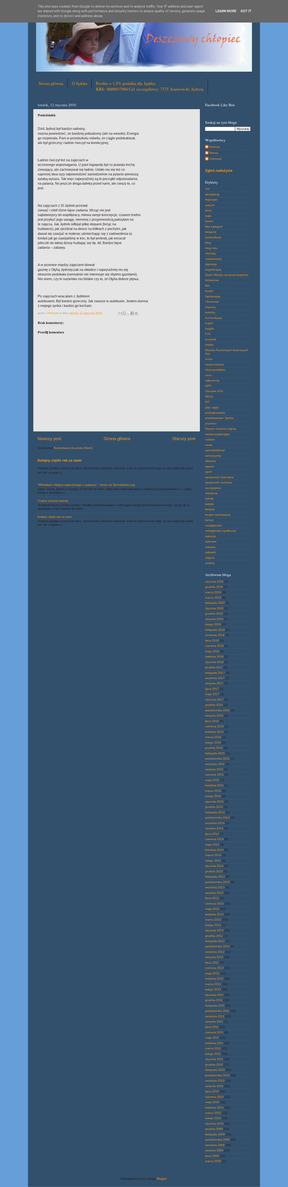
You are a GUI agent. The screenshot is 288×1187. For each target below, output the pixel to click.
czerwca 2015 (214, 774)
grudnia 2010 (214, 1064)
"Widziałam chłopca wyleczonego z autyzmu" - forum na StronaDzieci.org (86, 484)
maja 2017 (212, 694)
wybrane (211, 541)
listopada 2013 (215, 876)
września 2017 (215, 678)
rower (209, 445)
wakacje (210, 536)
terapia (209, 509)
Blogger (162, 1178)
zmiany (210, 563)
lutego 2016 (213, 742)
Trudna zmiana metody (53, 500)
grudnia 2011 (214, 1000)
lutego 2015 (213, 796)
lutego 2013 (213, 925)
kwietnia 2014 (214, 849)
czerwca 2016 (214, 726)
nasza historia (214, 364)
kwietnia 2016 (214, 731)
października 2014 (217, 817)
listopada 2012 (215, 941)
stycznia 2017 (214, 699)
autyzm (210, 205)
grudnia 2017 (214, 667)
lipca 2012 (212, 962)
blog (208, 242)
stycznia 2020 (214, 608)
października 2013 (217, 882)
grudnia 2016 (214, 704)
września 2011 (214, 1016)
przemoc (211, 423)
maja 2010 (212, 1102)
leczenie (210, 339)
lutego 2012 (213, 989)
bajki (208, 216)
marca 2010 (213, 1112)
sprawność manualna (219, 477)
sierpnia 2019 (214, 619)
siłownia (210, 461)
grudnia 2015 (214, 747)
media (209, 344)
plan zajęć (212, 407)
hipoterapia (212, 296)
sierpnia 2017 (214, 683)
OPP (208, 386)
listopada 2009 (215, 1134)
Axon (208, 210)
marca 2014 (213, 855)
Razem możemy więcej (220, 428)
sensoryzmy (213, 455)
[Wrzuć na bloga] (124, 313)
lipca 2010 (212, 1091)
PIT (207, 402)
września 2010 (215, 1080)
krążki (209, 323)
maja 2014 (212, 844)
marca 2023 (213, 597)
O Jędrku (79, 83)
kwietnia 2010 (214, 1107)
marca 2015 (213, 790)
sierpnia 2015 (214, 769)
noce (208, 375)
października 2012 (217, 946)
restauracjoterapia (217, 434)
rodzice (210, 439)
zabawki (210, 552)
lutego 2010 (213, 1118)
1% (207, 189)
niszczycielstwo (215, 369)
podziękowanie (215, 412)
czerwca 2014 (214, 839)
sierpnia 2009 (214, 1150)
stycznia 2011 (214, 1059)
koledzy (210, 312)
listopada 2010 (215, 1070)
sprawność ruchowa (218, 482)
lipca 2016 (212, 721)
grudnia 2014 (214, 806)
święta (209, 504)
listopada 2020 (215, 602)
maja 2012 (212, 973)
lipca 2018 (212, 640)
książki (209, 328)
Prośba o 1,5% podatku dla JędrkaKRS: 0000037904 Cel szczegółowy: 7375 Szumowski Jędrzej (149, 86)
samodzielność (215, 450)
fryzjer (209, 291)
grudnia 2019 (214, 613)
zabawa (210, 547)
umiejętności (213, 525)
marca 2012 (213, 984)
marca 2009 (213, 1161)
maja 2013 (212, 908)
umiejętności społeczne (220, 530)
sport (208, 471)
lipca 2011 (212, 1027)
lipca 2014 (212, 833)
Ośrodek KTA (214, 391)
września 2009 (215, 1145)
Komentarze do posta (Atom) (73, 448)
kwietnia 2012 (214, 978)
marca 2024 (213, 592)
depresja (211, 264)
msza (208, 359)
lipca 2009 (212, 1155)
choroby (210, 253)
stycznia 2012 (214, 994)
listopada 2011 (215, 1005)
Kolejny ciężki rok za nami (60, 460)
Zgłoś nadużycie (218, 171)
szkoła (209, 498)
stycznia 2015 (214, 801)
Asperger (211, 199)
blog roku (211, 248)
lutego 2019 (213, 624)
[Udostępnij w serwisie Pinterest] (136, 313)
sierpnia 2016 (214, 715)
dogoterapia (213, 269)
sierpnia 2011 (214, 1021)
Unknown (215, 158)
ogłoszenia (212, 380)
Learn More (225, 11)
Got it (246, 11)
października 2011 (217, 1010)
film (207, 285)
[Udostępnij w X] (128, 313)
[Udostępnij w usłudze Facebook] (132, 313)
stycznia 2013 (214, 930)
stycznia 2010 (214, 1123)
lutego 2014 (213, 860)
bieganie (211, 232)
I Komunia (212, 301)
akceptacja (212, 194)
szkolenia (211, 493)
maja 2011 (212, 1037)
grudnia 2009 (214, 1129)
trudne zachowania (217, 514)
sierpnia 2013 (214, 892)
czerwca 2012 (214, 967)
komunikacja (213, 318)
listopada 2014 (215, 812)
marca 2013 (213, 919)
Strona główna (51, 83)
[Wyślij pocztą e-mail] (120, 313)
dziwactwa (212, 280)
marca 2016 (213, 737)
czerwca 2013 (214, 903)
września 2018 (215, 635)
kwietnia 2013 (214, 914)
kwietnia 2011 (214, 1043)
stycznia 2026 (214, 581)
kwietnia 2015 (214, 785)
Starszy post (184, 438)
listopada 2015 (215, 753)
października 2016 (217, 710)
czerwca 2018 (214, 645)
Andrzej (214, 146)
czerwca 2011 (214, 1032)
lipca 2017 (212, 688)
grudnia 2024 (214, 586)
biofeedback (213, 237)
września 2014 (215, 823)
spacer (209, 466)
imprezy (210, 307)
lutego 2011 (213, 1053)
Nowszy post (49, 438)
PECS (209, 396)
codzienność (213, 258)
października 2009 (217, 1139)
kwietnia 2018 (214, 656)
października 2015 (217, 758)
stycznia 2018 (214, 662)
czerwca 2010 (214, 1096)
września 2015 (215, 764)
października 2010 (217, 1075)
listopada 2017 (215, 672)
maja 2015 (212, 780)
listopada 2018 (215, 629)
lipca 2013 (212, 898)
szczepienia (213, 488)
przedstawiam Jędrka (219, 418)
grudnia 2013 (214, 871)
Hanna (213, 152)
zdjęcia (209, 557)
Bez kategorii (213, 226)
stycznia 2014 (214, 865)
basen (209, 221)
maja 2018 (212, 651)
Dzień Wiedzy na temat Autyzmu (226, 275)
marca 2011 (213, 1048)
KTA (208, 334)
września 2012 (215, 951)
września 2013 (215, 887)
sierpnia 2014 (214, 828)
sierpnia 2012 (214, 957)
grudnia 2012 (214, 935)
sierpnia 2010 (214, 1086)
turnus (209, 520)
